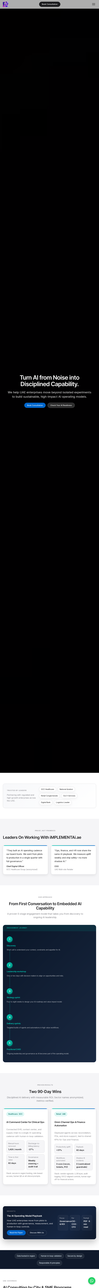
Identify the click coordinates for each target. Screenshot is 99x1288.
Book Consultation (50, 4)
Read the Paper (16, 1233)
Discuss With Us (37, 1233)
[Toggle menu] (93, 4)
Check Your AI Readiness (61, 405)
